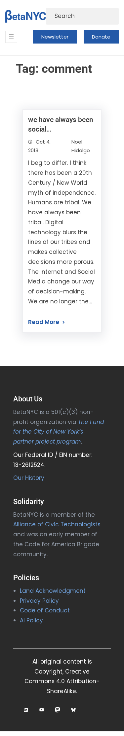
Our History (28, 478)
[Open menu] (11, 37)
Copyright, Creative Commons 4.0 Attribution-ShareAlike (62, 681)
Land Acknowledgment (53, 591)
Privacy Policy (39, 601)
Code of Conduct (45, 610)
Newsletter (54, 36)
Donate (101, 36)
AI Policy (31, 620)
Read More (43, 322)
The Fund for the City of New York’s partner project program (58, 432)
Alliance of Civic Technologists (57, 524)
